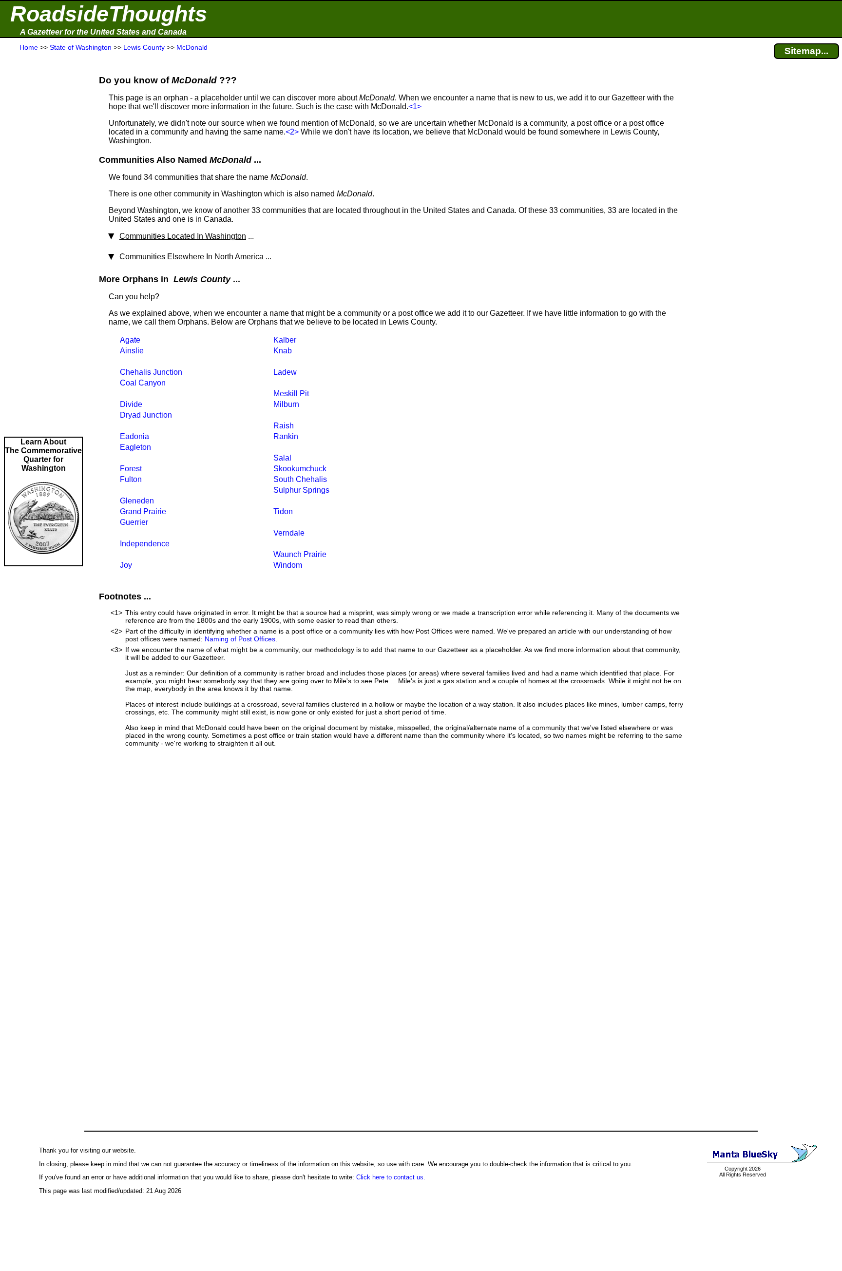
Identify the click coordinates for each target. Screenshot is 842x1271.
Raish (283, 426)
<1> (414, 106)
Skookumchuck (299, 468)
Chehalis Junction (151, 372)
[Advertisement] (43, 244)
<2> (292, 132)
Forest (131, 468)
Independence (145, 543)
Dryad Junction (146, 415)
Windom (287, 565)
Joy (126, 565)
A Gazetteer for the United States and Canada (103, 32)
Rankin (285, 436)
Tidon (283, 511)
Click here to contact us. (390, 1177)
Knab (282, 351)
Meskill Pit (291, 393)
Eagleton (135, 447)
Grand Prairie (143, 511)
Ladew (285, 372)
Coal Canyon (143, 383)
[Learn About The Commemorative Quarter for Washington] (43, 561)
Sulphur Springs (301, 490)
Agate (130, 340)
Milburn (286, 404)
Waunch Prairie (299, 554)
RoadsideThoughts (108, 13)
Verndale (289, 533)
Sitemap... (806, 51)
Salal (282, 458)
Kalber (284, 340)
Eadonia (134, 436)
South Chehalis (300, 479)
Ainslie (132, 351)
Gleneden (137, 501)
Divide (131, 404)
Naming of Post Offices (240, 639)
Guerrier (134, 522)
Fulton (131, 479)
